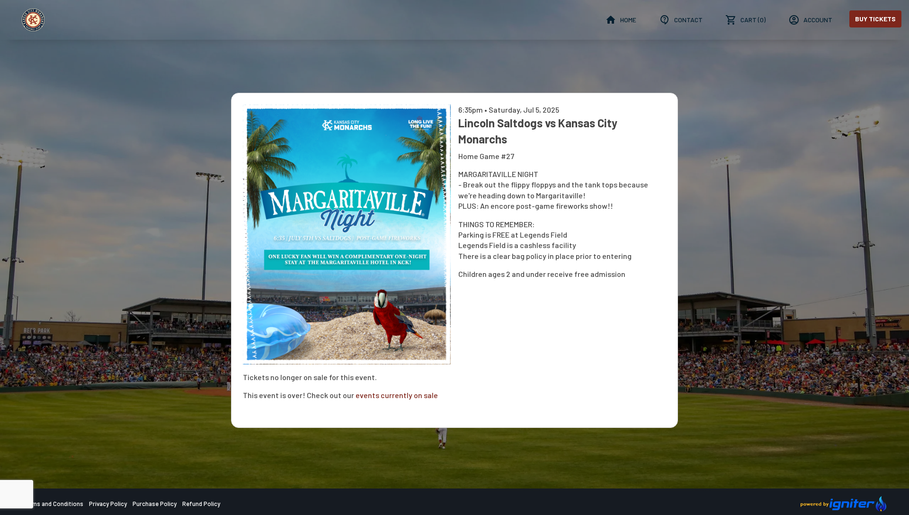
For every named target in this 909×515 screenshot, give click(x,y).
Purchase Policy (155, 503)
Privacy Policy (108, 503)
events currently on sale (397, 395)
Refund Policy (201, 503)
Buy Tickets (875, 19)
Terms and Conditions (53, 503)
